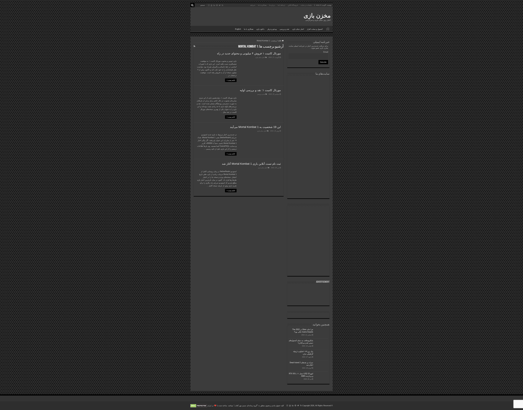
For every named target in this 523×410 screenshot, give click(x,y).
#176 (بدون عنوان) (327, 29)
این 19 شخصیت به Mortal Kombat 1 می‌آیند (255, 126)
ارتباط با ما (281, 5)
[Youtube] (211, 5)
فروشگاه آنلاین (293, 5)
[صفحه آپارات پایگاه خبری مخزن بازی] (308, 250)
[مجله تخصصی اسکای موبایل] (308, 177)
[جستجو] (192, 5)
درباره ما (272, 5)
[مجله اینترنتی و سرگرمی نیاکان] (308, 87)
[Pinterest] (217, 5)
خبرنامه (252, 5)
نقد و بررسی (284, 29)
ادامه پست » (231, 80)
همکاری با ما (262, 5)
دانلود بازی (260, 29)
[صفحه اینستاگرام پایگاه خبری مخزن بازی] (308, 211)
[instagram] (209, 5)
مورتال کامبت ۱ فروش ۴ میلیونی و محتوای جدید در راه (249, 53)
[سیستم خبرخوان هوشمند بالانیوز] (308, 162)
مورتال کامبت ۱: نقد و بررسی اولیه (260, 90)
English (238, 29)
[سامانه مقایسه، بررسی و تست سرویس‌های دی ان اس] (308, 191)
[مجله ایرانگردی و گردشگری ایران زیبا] (308, 129)
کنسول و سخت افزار (315, 29)
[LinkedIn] (214, 5)
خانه (280, 41)
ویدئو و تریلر (272, 29)
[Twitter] (220, 5)
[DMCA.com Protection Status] (198, 406)
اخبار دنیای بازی (298, 29)
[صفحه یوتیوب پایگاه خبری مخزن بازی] (308, 232)
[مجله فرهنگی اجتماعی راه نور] (308, 101)
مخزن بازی (317, 15)
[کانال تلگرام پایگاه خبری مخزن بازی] (308, 219)
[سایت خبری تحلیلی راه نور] (308, 115)
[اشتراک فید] (194, 46)
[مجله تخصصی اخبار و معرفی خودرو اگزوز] (308, 145)
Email (325, 52)
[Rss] (222, 5)
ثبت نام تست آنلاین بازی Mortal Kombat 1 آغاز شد (251, 163)
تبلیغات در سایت (306, 5)
